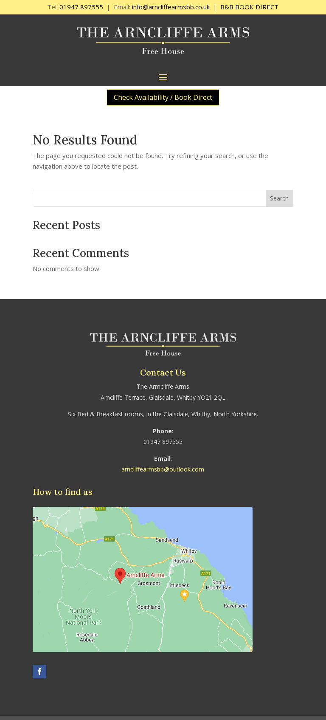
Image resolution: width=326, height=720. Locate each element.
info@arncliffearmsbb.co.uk (171, 7)
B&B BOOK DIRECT (249, 7)
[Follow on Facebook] (39, 671)
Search (279, 198)
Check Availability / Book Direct (163, 97)
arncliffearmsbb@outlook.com (162, 469)
